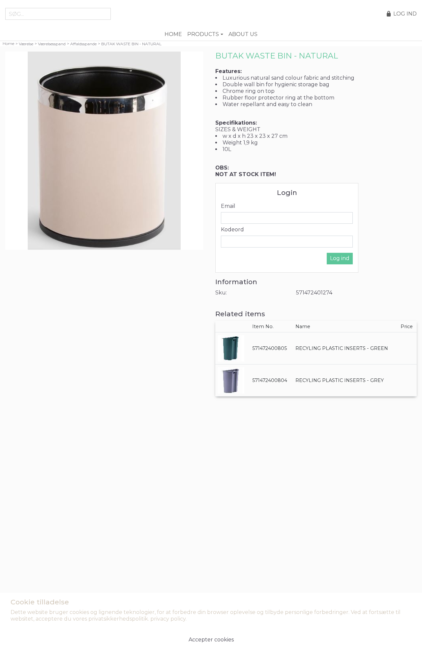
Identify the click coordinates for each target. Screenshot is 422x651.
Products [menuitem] (203, 34)
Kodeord (232, 229)
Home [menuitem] (173, 34)
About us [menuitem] (242, 34)
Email (228, 206)
